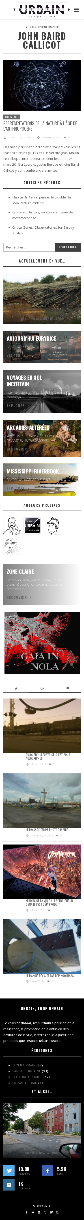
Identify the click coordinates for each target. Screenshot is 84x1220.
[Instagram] (39, 1212)
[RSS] (57, 1212)
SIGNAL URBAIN (24, 1082)
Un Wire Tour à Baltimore (42, 1152)
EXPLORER (16, 405)
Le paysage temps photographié (47, 829)
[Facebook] (27, 1212)
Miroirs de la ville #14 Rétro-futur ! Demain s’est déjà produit (50, 902)
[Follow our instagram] (9, 1185)
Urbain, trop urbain (20, 137)
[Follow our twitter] (9, 1170)
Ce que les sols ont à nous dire (42, 318)
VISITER (14, 355)
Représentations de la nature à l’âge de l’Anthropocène (40, 126)
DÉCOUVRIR (17, 448)
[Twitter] (51, 1212)
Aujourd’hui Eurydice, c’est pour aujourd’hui (48, 756)
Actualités (12, 117)
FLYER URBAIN (24, 1065)
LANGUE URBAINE (26, 1071)
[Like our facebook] (47, 1170)
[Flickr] (33, 1212)
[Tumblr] (45, 1212)
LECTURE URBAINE (27, 1076)
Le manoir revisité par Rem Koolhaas (50, 975)
